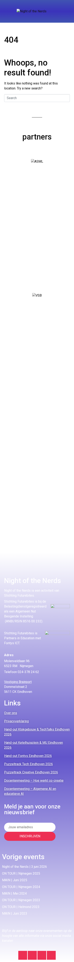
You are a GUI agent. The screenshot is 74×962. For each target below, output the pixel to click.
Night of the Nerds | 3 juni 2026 (24, 867)
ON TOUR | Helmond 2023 (20, 907)
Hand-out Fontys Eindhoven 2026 (28, 756)
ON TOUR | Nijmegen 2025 (21, 873)
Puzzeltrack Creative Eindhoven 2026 (31, 772)
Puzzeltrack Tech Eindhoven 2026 (28, 764)
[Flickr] (51, 955)
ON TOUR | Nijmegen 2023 (21, 900)
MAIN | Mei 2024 (14, 893)
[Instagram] (22, 955)
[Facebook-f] (41, 955)
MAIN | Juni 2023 (14, 913)
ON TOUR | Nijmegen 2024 (21, 887)
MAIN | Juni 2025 (14, 880)
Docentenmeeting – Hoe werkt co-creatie (34, 781)
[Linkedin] (32, 955)
